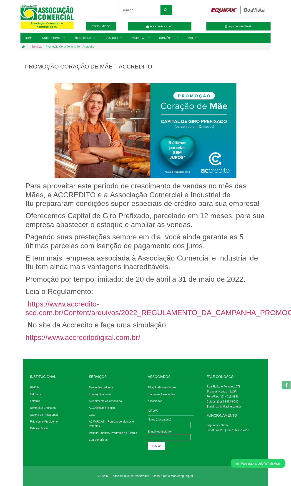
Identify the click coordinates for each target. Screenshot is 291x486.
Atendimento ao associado (105, 401)
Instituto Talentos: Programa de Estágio (113, 433)
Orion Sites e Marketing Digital (173, 476)
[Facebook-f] (286, 385)
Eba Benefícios (98, 439)
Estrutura (35, 394)
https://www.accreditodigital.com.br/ (82, 337)
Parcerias (138, 38)
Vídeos (192, 38)
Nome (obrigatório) (159, 419)
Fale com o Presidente (44, 421)
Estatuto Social (39, 428)
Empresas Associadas (161, 394)
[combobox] (139, 10)
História (35, 387)
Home (29, 38)
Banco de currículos (101, 387)
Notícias (37, 46)
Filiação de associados (162, 387)
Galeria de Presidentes (44, 414)
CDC (92, 414)
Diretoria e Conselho (43, 408)
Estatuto (35, 401)
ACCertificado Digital (102, 408)
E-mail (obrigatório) (160, 431)
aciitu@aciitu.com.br (228, 406)
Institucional (51, 38)
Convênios (166, 38)
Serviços (111, 38)
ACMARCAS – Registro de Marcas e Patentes (111, 424)
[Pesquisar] (166, 10)
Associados (83, 38)
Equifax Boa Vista (100, 394)
